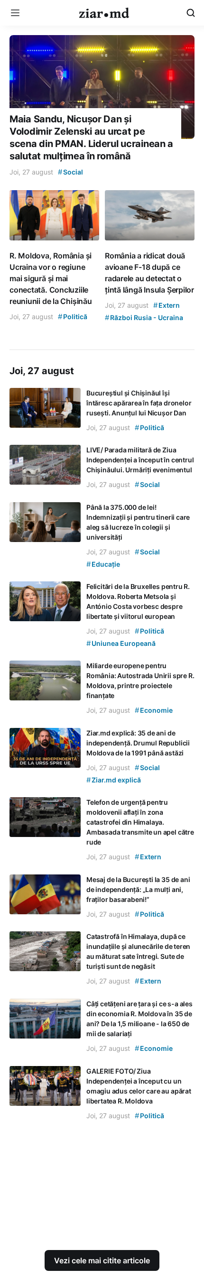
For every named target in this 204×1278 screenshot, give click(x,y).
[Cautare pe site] (190, 12)
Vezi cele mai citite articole (102, 1260)
